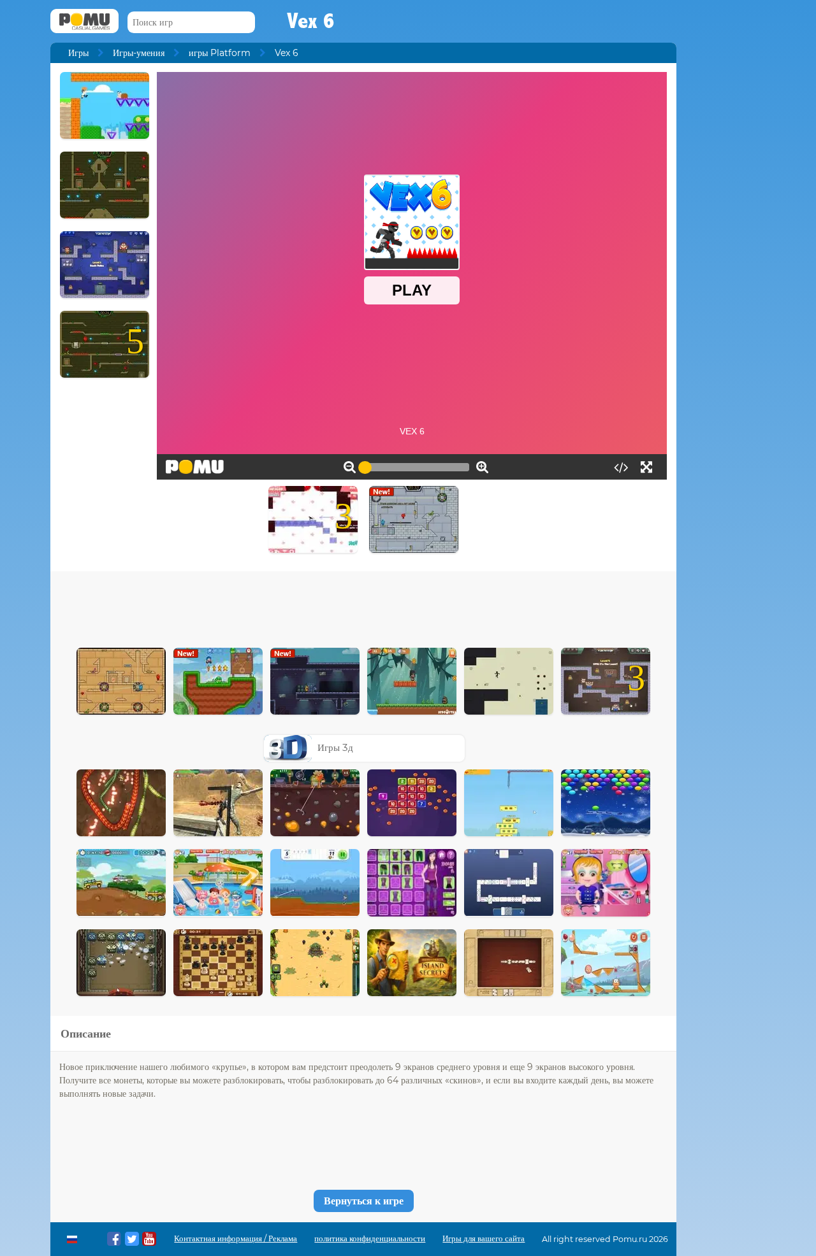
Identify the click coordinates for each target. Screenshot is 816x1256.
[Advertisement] (363, 606)
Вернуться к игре (364, 1201)
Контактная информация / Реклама (235, 1238)
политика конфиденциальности (369, 1238)
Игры (78, 53)
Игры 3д (335, 747)
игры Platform (220, 53)
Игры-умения (138, 53)
